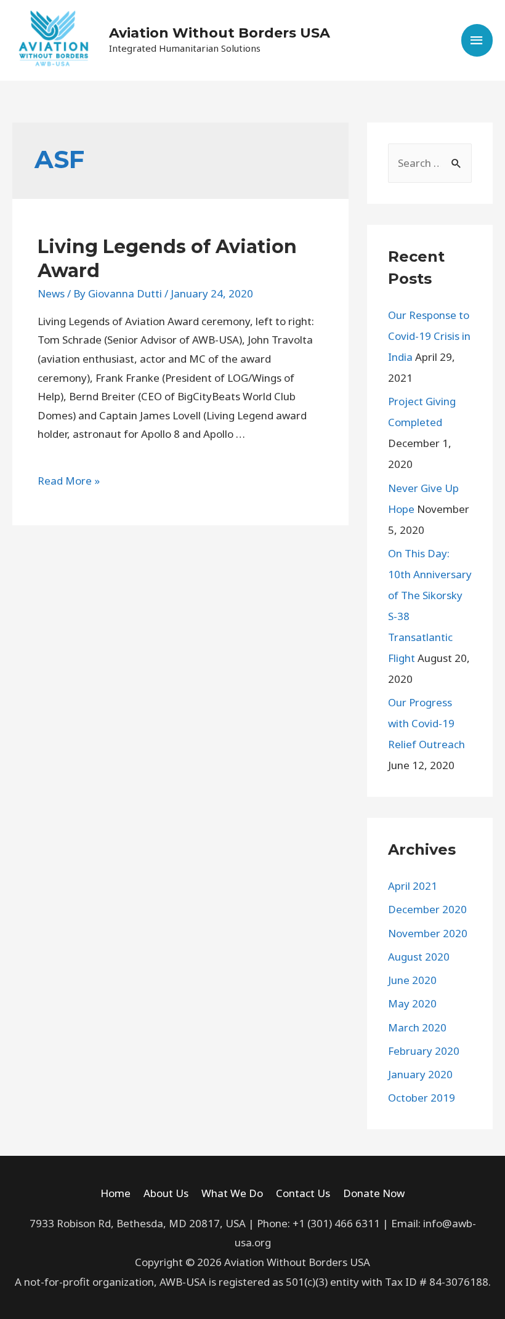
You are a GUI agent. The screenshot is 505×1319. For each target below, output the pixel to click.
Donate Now (374, 1193)
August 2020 (419, 957)
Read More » (69, 481)
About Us (165, 1193)
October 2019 (421, 1098)
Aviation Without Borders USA (219, 33)
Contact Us (303, 1193)
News (51, 293)
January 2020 (420, 1074)
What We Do (232, 1193)
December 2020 (427, 909)
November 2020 (427, 933)
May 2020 (412, 1003)
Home (115, 1193)
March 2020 (417, 1027)
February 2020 (423, 1051)
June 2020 (412, 980)
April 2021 (412, 886)
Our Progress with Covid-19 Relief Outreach (426, 723)
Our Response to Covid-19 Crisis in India (429, 336)
